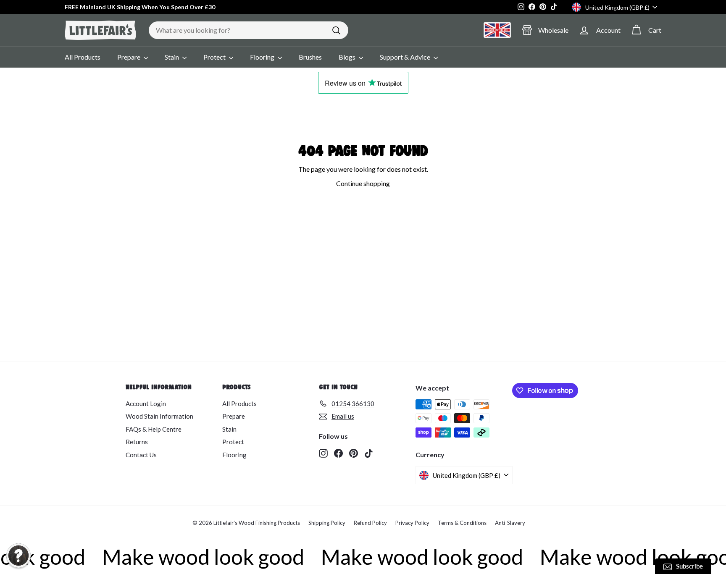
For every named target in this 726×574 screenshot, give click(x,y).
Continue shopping (363, 183)
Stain (172, 57)
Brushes (310, 57)
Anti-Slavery (510, 522)
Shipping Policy (326, 522)
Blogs (348, 57)
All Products (82, 57)
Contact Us (141, 455)
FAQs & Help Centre (154, 429)
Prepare (129, 57)
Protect (215, 57)
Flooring (263, 57)
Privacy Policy (412, 522)
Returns (137, 442)
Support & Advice (405, 57)
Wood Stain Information (159, 416)
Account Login (146, 403)
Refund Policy (370, 522)
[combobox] (248, 30)
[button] (18, 555)
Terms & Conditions (462, 522)
